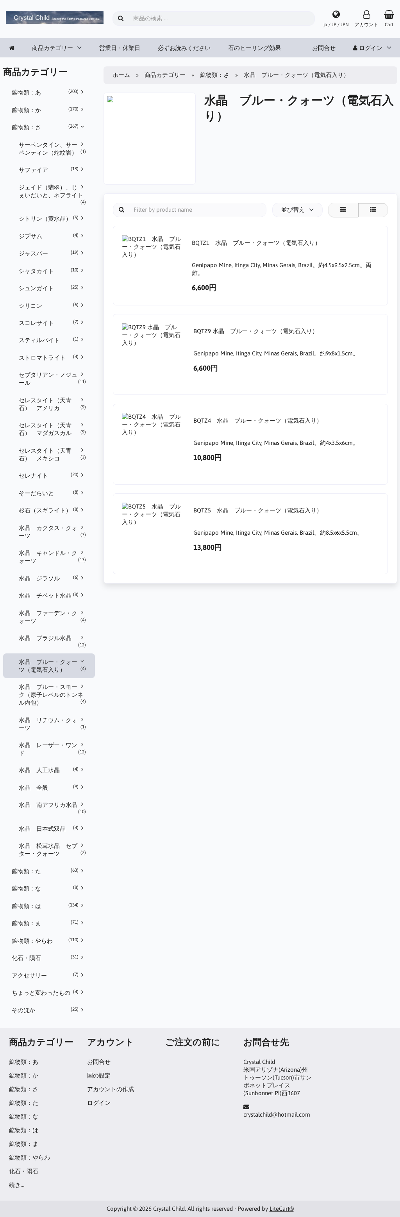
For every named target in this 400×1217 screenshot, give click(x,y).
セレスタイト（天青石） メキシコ (52, 454)
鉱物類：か (45, 109)
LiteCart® (282, 1208)
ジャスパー (49, 253)
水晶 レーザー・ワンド (52, 749)
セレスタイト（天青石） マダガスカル (52, 429)
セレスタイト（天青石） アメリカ (52, 404)
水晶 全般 (49, 787)
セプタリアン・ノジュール (52, 378)
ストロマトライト (49, 357)
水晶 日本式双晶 (49, 828)
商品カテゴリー (52, 48)
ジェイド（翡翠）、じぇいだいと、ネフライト (52, 194)
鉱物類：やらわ (45, 940)
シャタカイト (49, 270)
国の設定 (99, 1075)
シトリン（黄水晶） (49, 218)
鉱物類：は (45, 905)
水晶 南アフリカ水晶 (52, 807)
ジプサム (49, 235)
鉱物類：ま (45, 922)
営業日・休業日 (119, 48)
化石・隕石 (45, 957)
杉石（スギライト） (49, 510)
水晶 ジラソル (49, 578)
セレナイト (49, 475)
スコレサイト (49, 322)
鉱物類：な (45, 888)
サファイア (49, 169)
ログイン (99, 1102)
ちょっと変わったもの (45, 992)
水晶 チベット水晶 (49, 595)
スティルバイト (49, 339)
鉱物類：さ (45, 126)
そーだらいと (49, 492)
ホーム (121, 74)
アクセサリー (45, 975)
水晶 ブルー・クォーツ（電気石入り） (52, 665)
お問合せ (324, 48)
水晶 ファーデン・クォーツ (52, 617)
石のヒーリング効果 (254, 48)
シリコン (49, 305)
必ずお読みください (184, 48)
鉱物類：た (45, 870)
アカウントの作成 (110, 1089)
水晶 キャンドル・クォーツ (52, 557)
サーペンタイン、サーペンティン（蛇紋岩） (52, 148)
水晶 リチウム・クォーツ (52, 724)
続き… (16, 1184)
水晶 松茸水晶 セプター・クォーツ (52, 849)
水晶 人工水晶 (49, 769)
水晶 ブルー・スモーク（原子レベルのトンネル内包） (52, 694)
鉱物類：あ (45, 92)
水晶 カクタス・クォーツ (52, 532)
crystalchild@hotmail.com (276, 1114)
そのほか (45, 1010)
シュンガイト (49, 287)
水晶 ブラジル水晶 (52, 641)
